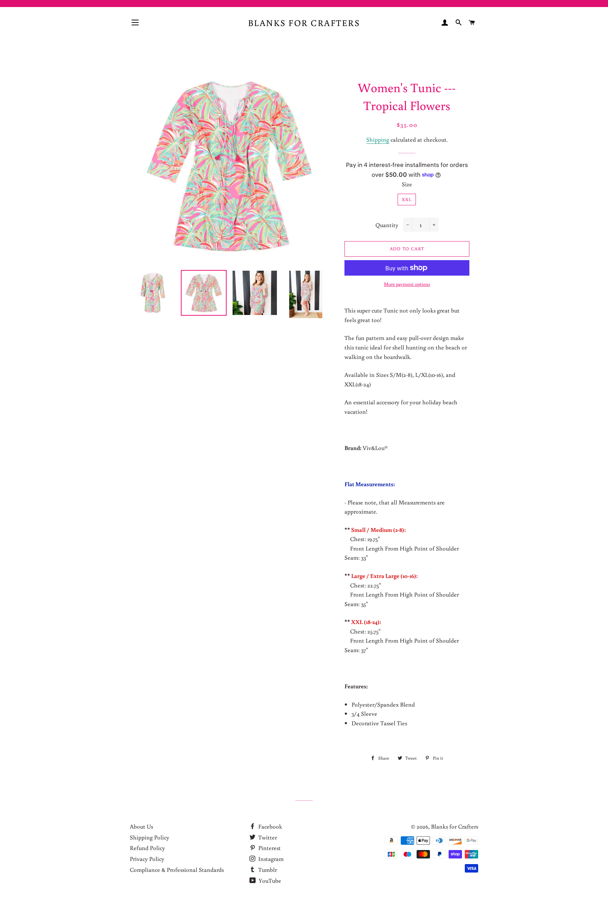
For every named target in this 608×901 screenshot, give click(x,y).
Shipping (377, 139)
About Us (141, 826)
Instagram (270, 859)
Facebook (269, 826)
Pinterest (269, 848)
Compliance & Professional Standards (177, 869)
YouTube (269, 880)
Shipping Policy (149, 837)
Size (407, 184)
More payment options (407, 284)
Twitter (267, 837)
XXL (407, 199)
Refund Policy (147, 848)
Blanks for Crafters (304, 22)
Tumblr (267, 869)
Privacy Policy (147, 859)
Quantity (386, 225)
